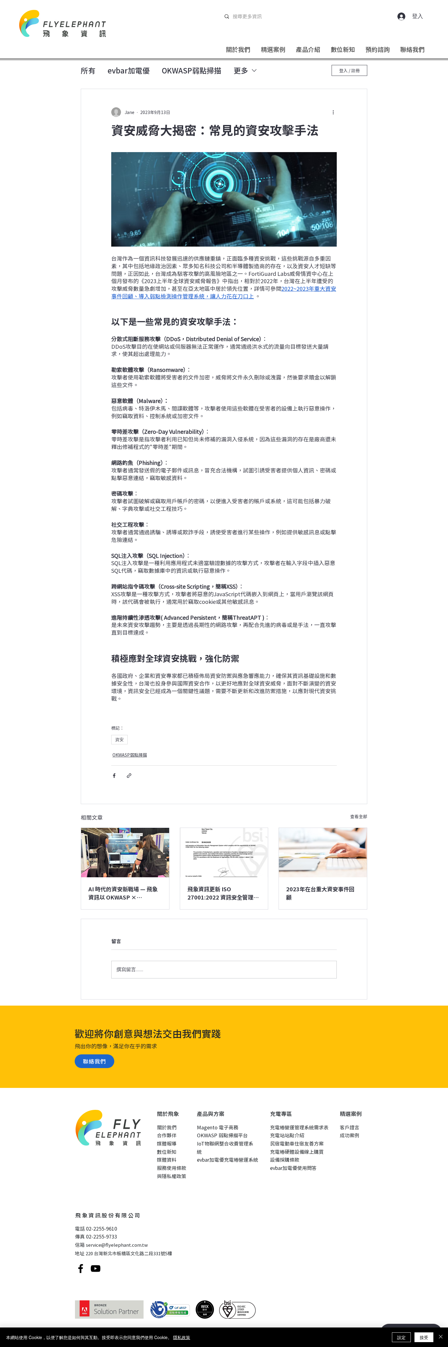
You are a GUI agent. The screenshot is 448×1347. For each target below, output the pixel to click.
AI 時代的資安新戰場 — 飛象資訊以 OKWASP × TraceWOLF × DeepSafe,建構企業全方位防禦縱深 (124, 893)
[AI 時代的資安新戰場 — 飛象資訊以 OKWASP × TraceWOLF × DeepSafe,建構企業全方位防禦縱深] (125, 852)
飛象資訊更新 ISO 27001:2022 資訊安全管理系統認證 (223, 893)
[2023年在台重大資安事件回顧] (323, 852)
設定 (401, 1337)
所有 (88, 70)
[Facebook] (81, 1268)
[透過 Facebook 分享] (114, 776)
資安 (119, 739)
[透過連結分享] (129, 776)
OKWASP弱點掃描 (191, 70)
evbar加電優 (129, 70)
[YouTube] (95, 1268)
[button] (237, 48)
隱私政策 (181, 1337)
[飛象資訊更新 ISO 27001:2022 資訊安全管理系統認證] (224, 852)
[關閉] (440, 1337)
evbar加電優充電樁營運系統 (227, 1159)
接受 (424, 1337)
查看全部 (358, 816)
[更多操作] (333, 112)
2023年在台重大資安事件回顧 (320, 893)
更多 (240, 70)
